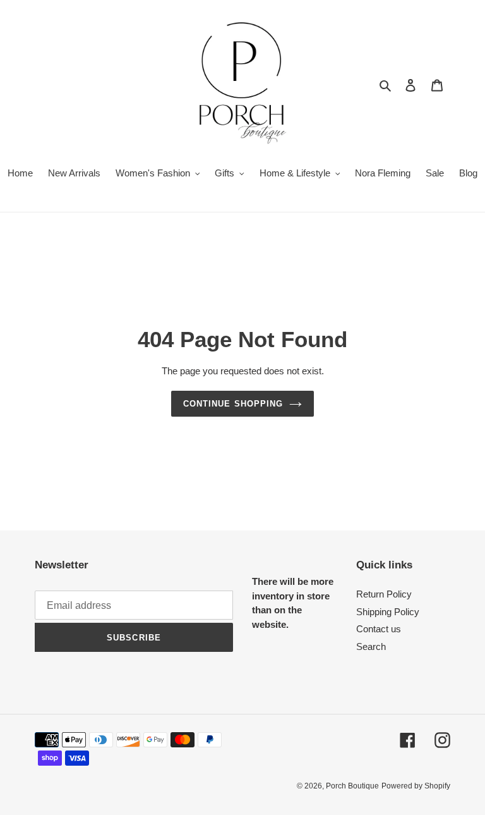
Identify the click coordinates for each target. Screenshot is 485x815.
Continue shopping (233, 403)
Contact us (378, 628)
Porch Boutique (352, 785)
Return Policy (384, 594)
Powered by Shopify (415, 785)
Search (371, 646)
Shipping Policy (387, 611)
